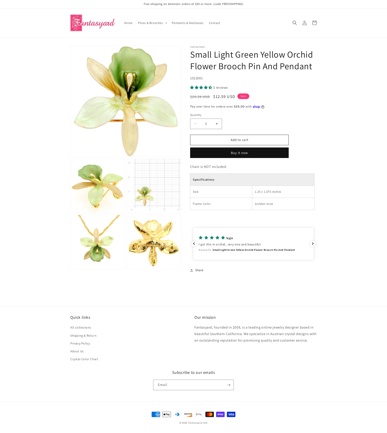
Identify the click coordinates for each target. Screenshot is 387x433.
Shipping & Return (83, 335)
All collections (80, 327)
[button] (152, 23)
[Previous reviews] (194, 244)
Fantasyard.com (198, 422)
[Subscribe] (229, 385)
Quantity (195, 115)
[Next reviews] (313, 244)
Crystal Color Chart (84, 359)
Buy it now (239, 153)
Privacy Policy (80, 343)
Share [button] (199, 270)
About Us (77, 351)
